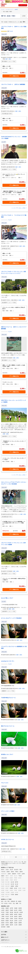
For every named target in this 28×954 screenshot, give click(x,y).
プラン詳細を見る (14, 76)
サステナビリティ (17, 946)
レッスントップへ (22, 5)
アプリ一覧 (3, 946)
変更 (24, 16)
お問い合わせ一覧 (9, 946)
